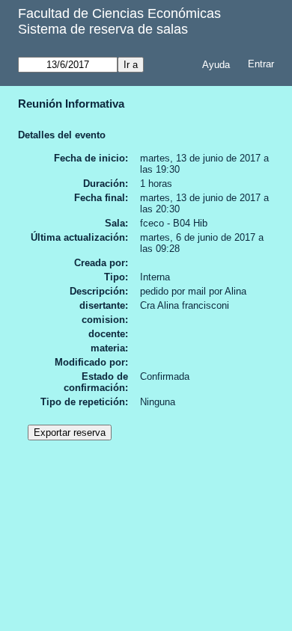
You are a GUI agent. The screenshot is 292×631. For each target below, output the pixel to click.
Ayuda (216, 64)
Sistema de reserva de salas (103, 29)
